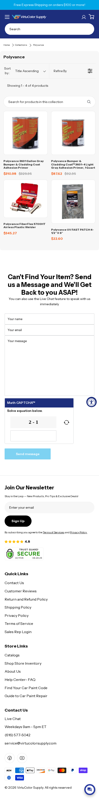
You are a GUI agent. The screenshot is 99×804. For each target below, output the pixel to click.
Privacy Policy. (78, 532)
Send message (28, 454)
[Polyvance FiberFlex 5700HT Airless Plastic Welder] (25, 198)
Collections (21, 44)
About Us (13, 671)
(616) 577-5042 (17, 735)
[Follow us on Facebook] (10, 758)
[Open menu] (7, 17)
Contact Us (14, 582)
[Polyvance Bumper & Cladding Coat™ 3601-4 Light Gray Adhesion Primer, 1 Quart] (73, 132)
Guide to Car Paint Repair (26, 695)
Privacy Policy (17, 615)
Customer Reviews (21, 591)
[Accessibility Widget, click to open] (91, 402)
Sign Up (18, 521)
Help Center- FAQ (20, 679)
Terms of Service (19, 623)
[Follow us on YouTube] (22, 758)
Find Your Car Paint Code (26, 687)
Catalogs (12, 655)
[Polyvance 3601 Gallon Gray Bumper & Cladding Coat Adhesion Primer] (25, 132)
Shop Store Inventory (23, 663)
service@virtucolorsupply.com (30, 743)
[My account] (83, 16)
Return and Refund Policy (26, 599)
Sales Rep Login (18, 631)
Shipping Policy (18, 607)
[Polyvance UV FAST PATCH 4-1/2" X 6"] (73, 201)
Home (6, 44)
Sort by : (21, 70)
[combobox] (49, 29)
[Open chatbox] (89, 789)
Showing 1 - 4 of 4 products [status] (27, 86)
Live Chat (13, 718)
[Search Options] (91, 102)
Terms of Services (53, 532)
